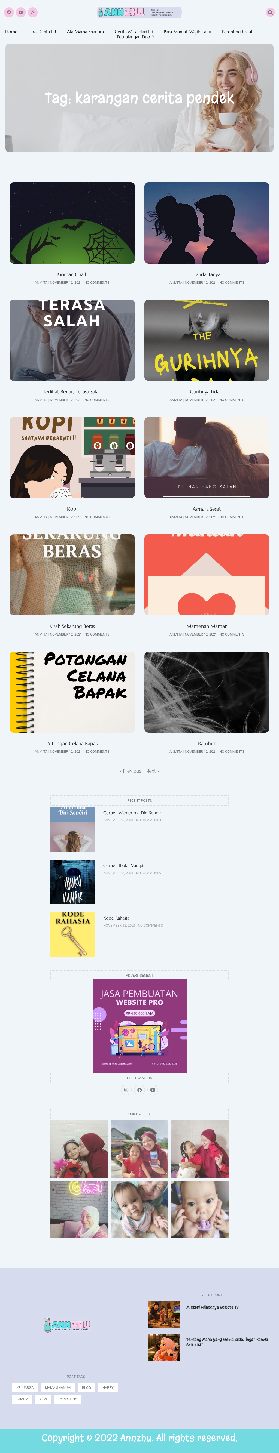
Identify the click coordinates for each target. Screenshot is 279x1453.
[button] (270, 12)
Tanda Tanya (206, 274)
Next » (152, 771)
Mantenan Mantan (207, 626)
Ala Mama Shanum (85, 31)
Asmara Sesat (207, 509)
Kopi (72, 509)
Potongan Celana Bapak (72, 743)
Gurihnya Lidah (207, 391)
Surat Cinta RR (42, 31)
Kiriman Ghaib (72, 274)
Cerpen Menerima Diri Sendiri (132, 812)
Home (11, 31)
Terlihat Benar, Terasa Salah (72, 391)
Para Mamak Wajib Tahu (187, 31)
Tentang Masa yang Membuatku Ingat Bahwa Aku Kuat (227, 1342)
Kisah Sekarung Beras (72, 626)
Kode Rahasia (116, 918)
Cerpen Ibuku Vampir (124, 865)
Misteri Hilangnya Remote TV (212, 1307)
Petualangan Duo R (135, 36)
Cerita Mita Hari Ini (134, 31)
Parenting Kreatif (238, 31)
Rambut (207, 743)
